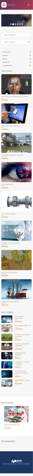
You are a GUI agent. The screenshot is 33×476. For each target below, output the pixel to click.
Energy (5, 55)
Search (29, 41)
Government (7, 66)
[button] (2, 20)
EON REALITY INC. (12, 464)
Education (6, 52)
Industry (5, 62)
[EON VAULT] (4, 7)
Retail (4, 59)
